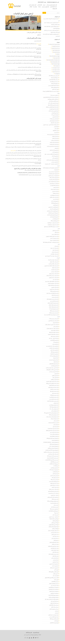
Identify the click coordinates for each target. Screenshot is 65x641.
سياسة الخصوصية (36, 632)
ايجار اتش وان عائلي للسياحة (54, 144)
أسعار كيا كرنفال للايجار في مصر (53, 85)
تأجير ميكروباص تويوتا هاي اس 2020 (52, 501)
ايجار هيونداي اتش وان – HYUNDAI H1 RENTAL (50, 442)
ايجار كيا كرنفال (56, 361)
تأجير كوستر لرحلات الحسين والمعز (52, 497)
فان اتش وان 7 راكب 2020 (54, 567)
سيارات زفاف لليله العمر (54, 548)
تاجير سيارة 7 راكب (55, 514)
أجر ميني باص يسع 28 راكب (54, 81)
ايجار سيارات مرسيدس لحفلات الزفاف (52, 275)
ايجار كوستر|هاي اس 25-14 (54, 355)
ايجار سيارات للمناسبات (54, 269)
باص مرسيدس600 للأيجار (54, 461)
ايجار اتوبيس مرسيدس (45, 6)
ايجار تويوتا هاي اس (55, 218)
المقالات (31, 6)
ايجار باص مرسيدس (55, 191)
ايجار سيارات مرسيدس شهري (53, 273)
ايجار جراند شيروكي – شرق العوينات (52, 222)
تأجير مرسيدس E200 (55, 499)
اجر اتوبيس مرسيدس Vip (54, 95)
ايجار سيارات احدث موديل (54, 248)
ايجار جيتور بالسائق (55, 230)
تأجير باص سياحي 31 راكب (54, 475)
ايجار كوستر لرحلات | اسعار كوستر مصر (52, 346)
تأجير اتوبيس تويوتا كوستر (54, 467)
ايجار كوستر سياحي (55, 344)
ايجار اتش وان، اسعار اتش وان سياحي (52, 146)
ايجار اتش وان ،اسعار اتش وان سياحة (52, 134)
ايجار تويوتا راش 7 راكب (54, 201)
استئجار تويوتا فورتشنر (55, 112)
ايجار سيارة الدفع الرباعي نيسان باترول (52, 293)
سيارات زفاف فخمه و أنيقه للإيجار (53, 546)
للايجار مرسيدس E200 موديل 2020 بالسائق (51, 577)
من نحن (44, 4)
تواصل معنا (35, 6)
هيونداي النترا (56, 620)
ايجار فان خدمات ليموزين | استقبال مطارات (51, 324)
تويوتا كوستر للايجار (55, 520)
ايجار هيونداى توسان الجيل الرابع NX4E (52, 438)
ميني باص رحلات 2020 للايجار (53, 605)
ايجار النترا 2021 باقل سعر (54, 185)
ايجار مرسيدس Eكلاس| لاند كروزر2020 (52, 383)
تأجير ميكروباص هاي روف (54, 503)
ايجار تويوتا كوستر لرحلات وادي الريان (52, 210)
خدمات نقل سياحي (55, 536)
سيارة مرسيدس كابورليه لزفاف (53, 554)
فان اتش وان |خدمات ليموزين (53, 563)
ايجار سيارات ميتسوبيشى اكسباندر (53, 283)
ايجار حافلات (56, 232)
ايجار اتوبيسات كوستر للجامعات (53, 173)
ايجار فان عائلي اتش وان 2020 (53, 332)
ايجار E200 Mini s (55, 130)
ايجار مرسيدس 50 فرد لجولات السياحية (52, 381)
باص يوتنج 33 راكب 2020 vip (54, 463)
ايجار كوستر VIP (55, 342)
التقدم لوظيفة (55, 8)
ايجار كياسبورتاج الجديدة (54, 365)
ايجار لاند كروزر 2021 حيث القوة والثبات (52, 369)
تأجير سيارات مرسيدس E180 (53, 489)
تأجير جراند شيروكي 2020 (54, 483)
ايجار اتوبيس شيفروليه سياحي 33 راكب (52, 159)
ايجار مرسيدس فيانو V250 (54, 395)
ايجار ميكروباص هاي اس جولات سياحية (52, 416)
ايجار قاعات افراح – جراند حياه (53, 338)
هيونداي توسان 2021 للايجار (54, 622)
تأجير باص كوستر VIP (55, 477)
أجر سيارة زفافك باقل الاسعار (53, 79)
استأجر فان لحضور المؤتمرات (53, 108)
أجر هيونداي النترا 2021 (54, 83)
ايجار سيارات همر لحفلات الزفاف (53, 285)
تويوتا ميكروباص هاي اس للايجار (53, 526)
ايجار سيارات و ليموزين (54, 287)
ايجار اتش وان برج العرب (54, 140)
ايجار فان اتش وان (55, 322)
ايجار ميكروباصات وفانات (54, 418)
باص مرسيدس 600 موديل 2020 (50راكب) (51, 459)
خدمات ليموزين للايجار (54, 534)
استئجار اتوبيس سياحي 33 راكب (53, 110)
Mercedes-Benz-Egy (56, 52)
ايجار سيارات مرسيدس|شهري (53, 277)
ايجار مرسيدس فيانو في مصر (53, 399)
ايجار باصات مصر (55, 199)
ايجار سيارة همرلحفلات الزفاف (53, 306)
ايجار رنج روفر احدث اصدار (54, 238)
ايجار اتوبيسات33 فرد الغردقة (53, 179)
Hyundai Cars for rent (56, 46)
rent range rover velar (56, 69)
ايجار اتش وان (56, 132)
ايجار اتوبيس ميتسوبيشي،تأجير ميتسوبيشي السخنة (50, 167)
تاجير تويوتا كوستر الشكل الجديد (53, 510)
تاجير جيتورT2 (56, 512)
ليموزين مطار (56, 579)
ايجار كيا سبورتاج (55, 357)
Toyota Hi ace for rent (56, 71)
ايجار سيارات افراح (55, 250)
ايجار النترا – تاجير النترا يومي (54, 183)
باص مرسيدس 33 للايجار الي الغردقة (52, 457)
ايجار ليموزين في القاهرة (54, 379)
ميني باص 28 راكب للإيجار (54, 603)
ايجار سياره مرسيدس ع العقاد (53, 312)
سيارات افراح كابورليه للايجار (53, 542)
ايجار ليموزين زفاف (55, 377)
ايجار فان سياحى (55, 326)
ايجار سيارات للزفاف (55, 267)
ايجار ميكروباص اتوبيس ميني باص (52, 4)
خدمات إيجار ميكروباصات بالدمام (53, 530)
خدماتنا (39, 6)
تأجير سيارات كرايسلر (55, 487)
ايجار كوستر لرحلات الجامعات (53, 348)
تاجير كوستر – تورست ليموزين (53, 516)
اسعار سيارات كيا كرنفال (54, 122)
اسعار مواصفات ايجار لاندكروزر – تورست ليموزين (50, 124)
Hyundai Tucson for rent (56, 48)
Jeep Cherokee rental (56, 50)
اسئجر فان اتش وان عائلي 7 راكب (53, 103)
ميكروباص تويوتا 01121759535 (53, 595)
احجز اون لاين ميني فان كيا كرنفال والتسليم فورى (50, 97)
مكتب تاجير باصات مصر (54, 585)
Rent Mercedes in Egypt (56, 63)
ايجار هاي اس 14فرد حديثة (54, 434)
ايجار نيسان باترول (55, 426)
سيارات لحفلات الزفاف (54, 550)
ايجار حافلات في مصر (55, 234)
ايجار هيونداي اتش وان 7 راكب (53, 446)
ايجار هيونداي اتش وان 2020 (54, 444)
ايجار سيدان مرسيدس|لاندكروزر (53, 320)
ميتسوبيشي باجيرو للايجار (54, 593)
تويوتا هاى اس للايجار (55, 528)
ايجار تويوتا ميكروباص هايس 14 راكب (52, 214)
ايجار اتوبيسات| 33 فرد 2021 (54, 177)
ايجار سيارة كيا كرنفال (55, 295)
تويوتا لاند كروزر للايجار (54, 522)
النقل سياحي (56, 128)
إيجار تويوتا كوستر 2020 (54, 87)
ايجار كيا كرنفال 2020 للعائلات (53, 363)
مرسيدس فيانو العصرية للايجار (53, 583)
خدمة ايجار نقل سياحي (54, 538)
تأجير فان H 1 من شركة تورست (53, 493)
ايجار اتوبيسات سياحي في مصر (53, 171)
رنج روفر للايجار (56, 540)
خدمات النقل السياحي (53, 6)
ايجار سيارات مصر (55, 279)
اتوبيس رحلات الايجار (55, 89)
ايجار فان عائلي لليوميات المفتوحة (53, 334)
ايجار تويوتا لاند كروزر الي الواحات (53, 212)
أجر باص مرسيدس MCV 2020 (53, 75)
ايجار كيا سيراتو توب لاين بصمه (53, 359)
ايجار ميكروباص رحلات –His (54, 408)
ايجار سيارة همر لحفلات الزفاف (53, 304)
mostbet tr (58, 54)
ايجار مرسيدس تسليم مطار (54, 391)
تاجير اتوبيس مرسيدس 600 (54, 508)
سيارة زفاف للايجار (55, 552)
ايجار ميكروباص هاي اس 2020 (53, 414)
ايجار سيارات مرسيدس (54, 271)
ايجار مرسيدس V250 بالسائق (53, 385)
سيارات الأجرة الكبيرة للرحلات (34, 32)
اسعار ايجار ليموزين (55, 116)
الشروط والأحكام (29, 632)
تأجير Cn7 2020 (55, 465)
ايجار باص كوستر (55, 187)
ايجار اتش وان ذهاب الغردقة (54, 142)
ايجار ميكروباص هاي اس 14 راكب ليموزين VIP (51, 412)
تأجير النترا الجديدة (55, 471)
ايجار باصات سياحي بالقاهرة (54, 197)
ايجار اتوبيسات (56, 169)
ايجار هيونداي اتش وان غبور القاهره (53, 448)
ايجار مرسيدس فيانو (55, 393)
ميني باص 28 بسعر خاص (54, 601)
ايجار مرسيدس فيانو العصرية (54, 397)
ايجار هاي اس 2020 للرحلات (54, 436)
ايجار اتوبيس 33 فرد (55, 152)
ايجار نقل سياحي (55, 424)
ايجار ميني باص (38, 43)
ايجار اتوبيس (56, 148)
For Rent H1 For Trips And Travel (54, 44)
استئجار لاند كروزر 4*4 (55, 114)
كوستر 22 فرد (56, 569)
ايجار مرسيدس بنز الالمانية (54, 389)
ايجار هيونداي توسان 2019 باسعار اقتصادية (51, 450)
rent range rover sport (56, 67)
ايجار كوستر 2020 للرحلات (54, 340)
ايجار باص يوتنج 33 (55, 193)
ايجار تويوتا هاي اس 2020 (54, 220)
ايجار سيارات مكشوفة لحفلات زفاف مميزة (51, 281)
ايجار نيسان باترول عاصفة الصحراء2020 (52, 430)
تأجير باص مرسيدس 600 (54, 479)
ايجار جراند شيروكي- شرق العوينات (53, 224)
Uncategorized (57, 73)
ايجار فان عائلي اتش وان (54, 330)
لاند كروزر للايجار (55, 573)
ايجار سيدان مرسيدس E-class (53, 318)
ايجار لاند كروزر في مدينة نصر (53, 371)
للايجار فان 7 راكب (55, 575)
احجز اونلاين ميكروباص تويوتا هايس (53, 99)
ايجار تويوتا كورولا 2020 (54, 203)
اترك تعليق (39, 34)
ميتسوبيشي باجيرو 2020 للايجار (53, 587)
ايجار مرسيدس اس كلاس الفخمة (53, 387)
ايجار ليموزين (56, 373)
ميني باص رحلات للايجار (54, 607)
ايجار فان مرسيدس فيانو (54, 336)
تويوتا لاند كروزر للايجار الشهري (53, 524)
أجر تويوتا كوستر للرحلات (54, 77)
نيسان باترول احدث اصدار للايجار (53, 614)
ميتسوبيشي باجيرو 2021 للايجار (53, 589)
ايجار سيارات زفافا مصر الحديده (53, 263)
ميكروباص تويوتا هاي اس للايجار (53, 597)
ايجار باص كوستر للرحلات (54, 189)
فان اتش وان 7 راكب (55, 565)
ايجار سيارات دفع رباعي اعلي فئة (53, 259)
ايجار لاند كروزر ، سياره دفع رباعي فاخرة (52, 367)
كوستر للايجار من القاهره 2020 (53, 571)
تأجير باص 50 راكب (55, 473)
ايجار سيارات (56, 246)
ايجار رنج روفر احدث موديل (54, 240)
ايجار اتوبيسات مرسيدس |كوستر (53, 175)
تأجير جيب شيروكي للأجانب (54, 485)
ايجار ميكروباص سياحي (32, 4)
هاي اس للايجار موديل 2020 (54, 618)
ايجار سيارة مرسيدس (55, 297)
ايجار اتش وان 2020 (55, 136)
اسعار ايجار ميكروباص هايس (54, 120)
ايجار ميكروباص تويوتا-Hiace (54, 406)
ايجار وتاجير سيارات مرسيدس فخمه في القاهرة (51, 452)
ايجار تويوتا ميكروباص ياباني (54, 216)
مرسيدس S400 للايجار (54, 581)
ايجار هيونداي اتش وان (55, 440)
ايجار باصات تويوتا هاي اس (54, 195)
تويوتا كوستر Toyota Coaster (54, 518)
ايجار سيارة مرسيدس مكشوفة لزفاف (52, 299)
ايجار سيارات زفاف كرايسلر (54, 261)
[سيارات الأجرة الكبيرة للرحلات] (23, 23)
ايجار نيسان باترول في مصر (54, 432)
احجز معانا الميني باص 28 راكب (53, 101)
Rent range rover (57, 65)
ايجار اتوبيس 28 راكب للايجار (54, 150)
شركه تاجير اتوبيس (55, 561)
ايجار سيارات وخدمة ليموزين (54, 289)
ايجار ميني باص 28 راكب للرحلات (53, 422)
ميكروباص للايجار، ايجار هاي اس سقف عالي (51, 599)
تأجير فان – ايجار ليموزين (54, 495)
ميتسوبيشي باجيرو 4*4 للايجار (53, 591)
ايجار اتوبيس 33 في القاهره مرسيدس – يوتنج (51, 154)
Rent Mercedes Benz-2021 (55, 61)
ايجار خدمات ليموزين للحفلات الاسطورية (52, 236)
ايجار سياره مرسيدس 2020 (54, 310)
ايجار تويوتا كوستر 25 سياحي (54, 208)
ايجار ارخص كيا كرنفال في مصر (53, 181)
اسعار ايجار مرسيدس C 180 (54, 118)
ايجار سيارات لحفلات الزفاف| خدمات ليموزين (51, 265)
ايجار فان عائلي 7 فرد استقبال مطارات (52, 328)
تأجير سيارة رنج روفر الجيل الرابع (53, 491)
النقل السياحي (39, 4)
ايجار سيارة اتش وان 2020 (54, 291)
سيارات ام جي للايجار (55, 544)
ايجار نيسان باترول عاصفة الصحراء (53, 428)
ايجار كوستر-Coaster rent (54, 353)
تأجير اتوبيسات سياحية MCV (54, 469)
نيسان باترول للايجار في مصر (53, 616)
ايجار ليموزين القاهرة (55, 375)
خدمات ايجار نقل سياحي (54, 532)
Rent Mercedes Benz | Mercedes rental (53, 59)
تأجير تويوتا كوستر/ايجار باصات (53, 481)
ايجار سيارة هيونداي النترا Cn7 (53, 308)
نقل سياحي (56, 612)
